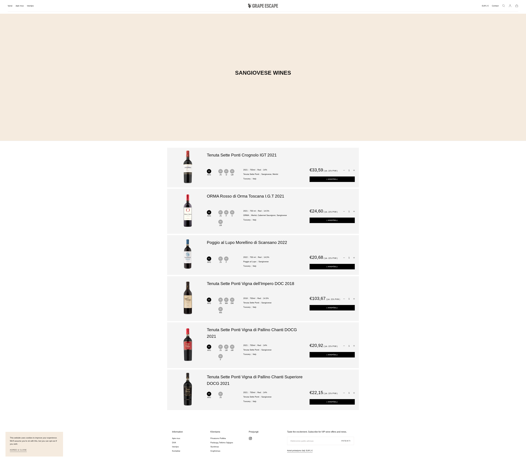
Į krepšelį (332, 179)
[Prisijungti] (510, 5)
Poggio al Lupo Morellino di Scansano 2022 (247, 242)
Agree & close (18, 450)
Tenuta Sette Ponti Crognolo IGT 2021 (242, 155)
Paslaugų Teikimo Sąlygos (221, 442)
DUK (174, 442)
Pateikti (346, 441)
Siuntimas (214, 447)
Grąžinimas (215, 451)
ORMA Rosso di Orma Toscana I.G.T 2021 (245, 196)
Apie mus (20, 6)
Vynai (10, 6)
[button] (485, 6)
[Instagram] (250, 438)
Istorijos (30, 6)
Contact (495, 6)
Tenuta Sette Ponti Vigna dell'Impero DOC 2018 (250, 283)
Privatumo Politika (218, 438)
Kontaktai (176, 451)
